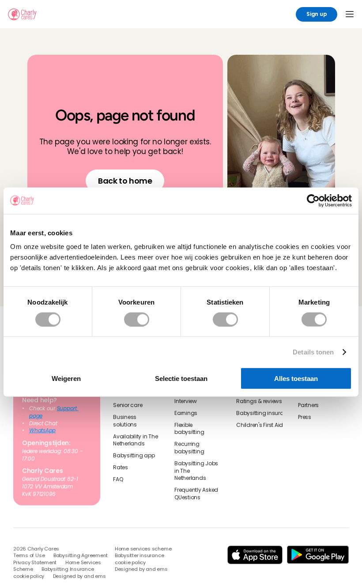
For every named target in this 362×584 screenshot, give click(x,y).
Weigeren (66, 378)
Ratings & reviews (259, 401)
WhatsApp (42, 430)
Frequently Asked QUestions (196, 493)
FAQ (118, 478)
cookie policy (28, 576)
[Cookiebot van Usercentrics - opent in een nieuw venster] (313, 200)
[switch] (136, 319)
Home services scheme (143, 549)
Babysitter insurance (139, 556)
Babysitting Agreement (80, 556)
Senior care (127, 405)
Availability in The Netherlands (136, 440)
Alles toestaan (296, 378)
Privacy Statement (35, 562)
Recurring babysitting (189, 448)
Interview (185, 401)
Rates (120, 467)
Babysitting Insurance (67, 569)
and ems (95, 576)
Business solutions (125, 421)
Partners (308, 405)
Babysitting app (134, 455)
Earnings (185, 412)
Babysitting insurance (265, 412)
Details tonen (313, 351)
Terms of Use (29, 556)
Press (304, 417)
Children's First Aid (259, 424)
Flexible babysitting (189, 428)
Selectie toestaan (181, 378)
